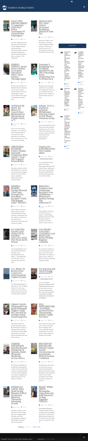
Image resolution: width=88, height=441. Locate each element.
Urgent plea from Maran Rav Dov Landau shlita (47, 150)
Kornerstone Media (49, 439)
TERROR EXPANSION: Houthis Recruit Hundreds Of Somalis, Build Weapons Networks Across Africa (19, 351)
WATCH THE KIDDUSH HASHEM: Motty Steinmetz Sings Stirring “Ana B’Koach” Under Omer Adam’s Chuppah (67, 66)
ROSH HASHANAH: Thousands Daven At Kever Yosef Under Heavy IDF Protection (81, 98)
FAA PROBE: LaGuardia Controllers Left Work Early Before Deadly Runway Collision (47, 236)
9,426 (34, 427)
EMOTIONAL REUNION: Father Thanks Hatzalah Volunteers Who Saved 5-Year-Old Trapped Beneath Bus (19, 154)
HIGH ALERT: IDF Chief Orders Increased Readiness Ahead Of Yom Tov (46, 27)
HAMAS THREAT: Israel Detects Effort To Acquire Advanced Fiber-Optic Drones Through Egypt (19, 72)
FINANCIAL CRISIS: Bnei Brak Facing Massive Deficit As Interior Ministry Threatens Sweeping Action (19, 395)
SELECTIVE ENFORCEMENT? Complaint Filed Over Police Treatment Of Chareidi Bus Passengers (19, 29)
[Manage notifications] (84, 437)
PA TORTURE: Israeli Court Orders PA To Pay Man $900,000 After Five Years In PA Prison (19, 236)
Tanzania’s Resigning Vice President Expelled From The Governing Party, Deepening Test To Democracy (47, 72)
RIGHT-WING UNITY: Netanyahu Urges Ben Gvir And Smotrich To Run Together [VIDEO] (46, 394)
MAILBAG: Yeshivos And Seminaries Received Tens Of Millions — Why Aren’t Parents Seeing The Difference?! (46, 195)
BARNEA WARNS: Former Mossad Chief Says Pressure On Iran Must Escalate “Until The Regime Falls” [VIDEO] (19, 195)
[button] (71, 1)
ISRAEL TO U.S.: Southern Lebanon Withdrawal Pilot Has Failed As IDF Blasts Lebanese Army (47, 112)
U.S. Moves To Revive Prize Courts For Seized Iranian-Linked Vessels (19, 273)
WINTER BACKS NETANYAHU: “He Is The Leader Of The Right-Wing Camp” (67, 97)
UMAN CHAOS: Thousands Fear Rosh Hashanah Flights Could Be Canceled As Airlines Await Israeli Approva (19, 311)
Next (38, 427)
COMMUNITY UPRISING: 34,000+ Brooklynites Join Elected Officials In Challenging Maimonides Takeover (81, 65)
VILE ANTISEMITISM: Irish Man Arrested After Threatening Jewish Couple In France (47, 311)
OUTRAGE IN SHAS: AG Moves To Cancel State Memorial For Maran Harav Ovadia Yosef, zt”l (18, 113)
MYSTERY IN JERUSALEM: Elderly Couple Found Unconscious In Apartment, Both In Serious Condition (46, 351)
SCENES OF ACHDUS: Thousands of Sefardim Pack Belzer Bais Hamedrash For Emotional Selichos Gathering (67, 129)
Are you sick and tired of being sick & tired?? (47, 271)
